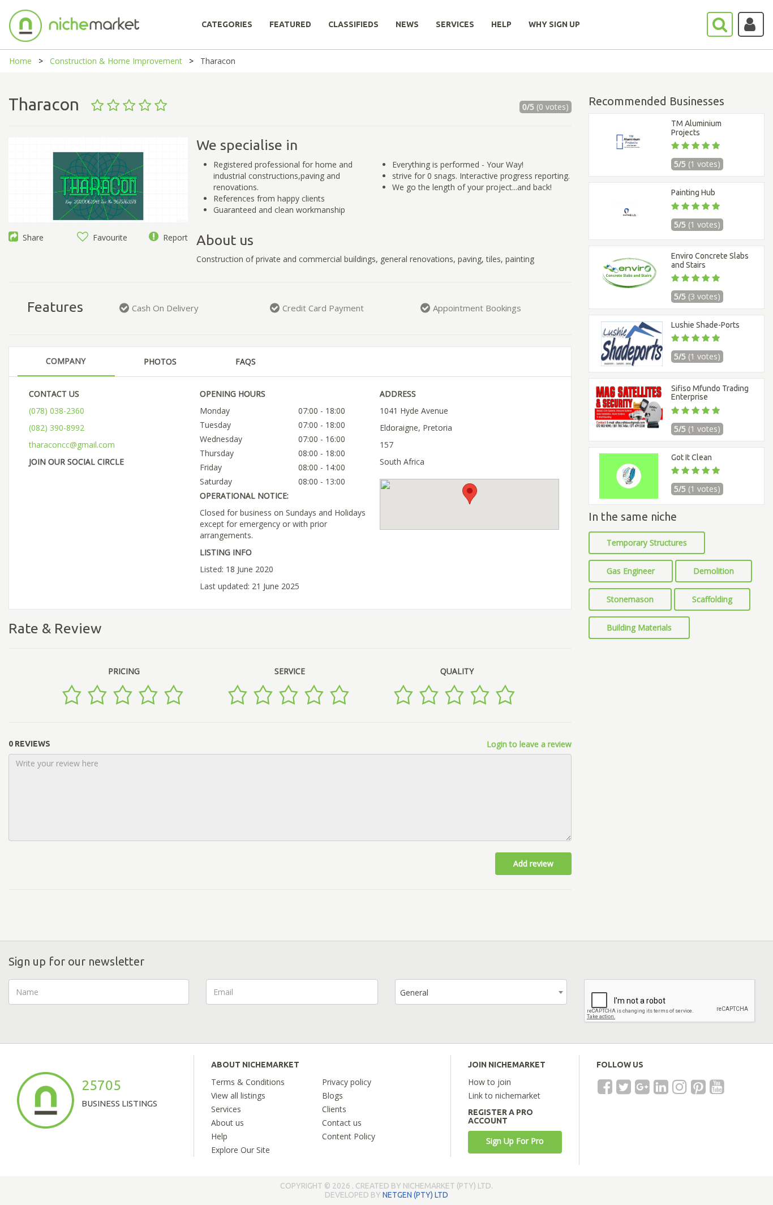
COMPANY (65, 360)
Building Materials (639, 627)
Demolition (713, 570)
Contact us (342, 1122)
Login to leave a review (529, 744)
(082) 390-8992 (56, 427)
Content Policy (348, 1136)
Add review (533, 863)
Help (219, 1136)
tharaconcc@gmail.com (72, 444)
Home (20, 60)
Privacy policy (346, 1082)
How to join (489, 1082)
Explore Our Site (240, 1149)
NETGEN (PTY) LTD (415, 1194)
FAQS (245, 361)
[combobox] (481, 992)
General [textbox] (414, 992)
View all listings (238, 1095)
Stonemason (630, 599)
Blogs (332, 1095)
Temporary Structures (647, 542)
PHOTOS (160, 361)
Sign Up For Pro (515, 1140)
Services (226, 1109)
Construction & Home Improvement (116, 60)
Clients (334, 1109)
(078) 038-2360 (56, 410)
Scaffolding (712, 599)
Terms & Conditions (248, 1082)
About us (227, 1122)
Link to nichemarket (504, 1095)
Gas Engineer (631, 570)
